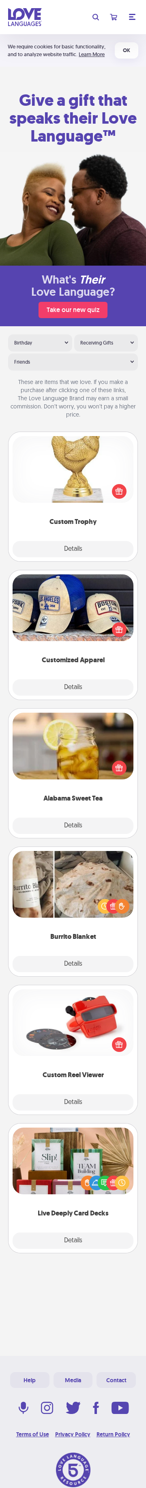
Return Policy (113, 1434)
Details (73, 549)
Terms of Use (32, 1434)
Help (30, 1380)
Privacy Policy (72, 1434)
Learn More (92, 54)
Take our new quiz (73, 309)
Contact (116, 1380)
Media (73, 1380)
